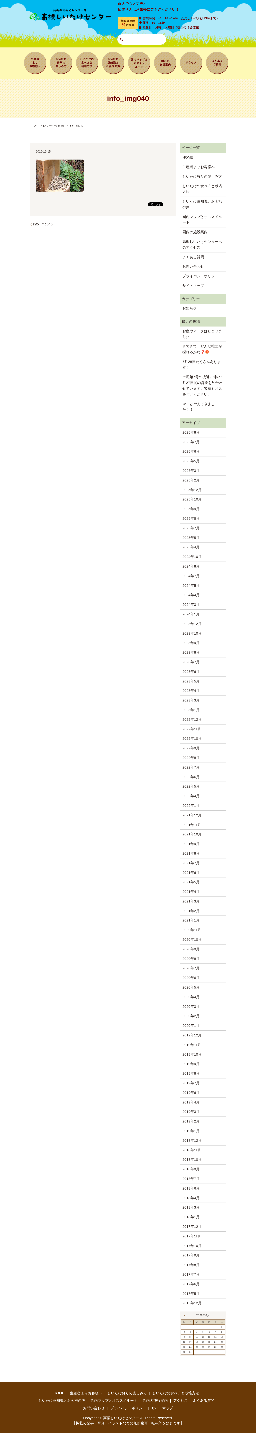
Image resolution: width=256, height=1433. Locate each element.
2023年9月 (191, 643)
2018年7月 (191, 1179)
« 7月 (186, 1315)
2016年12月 (192, 1303)
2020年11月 (191, 930)
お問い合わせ (193, 266)
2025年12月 (192, 490)
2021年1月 (191, 920)
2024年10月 (192, 557)
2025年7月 (191, 528)
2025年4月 (191, 547)
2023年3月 (191, 700)
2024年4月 (191, 595)
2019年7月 (191, 1083)
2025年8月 (191, 519)
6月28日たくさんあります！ (201, 365)
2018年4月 (191, 1198)
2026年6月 (191, 451)
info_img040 (43, 224)
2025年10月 (192, 499)
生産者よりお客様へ (35, 62)
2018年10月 (192, 1160)
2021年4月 (191, 892)
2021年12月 (192, 815)
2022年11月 (191, 729)
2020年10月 (192, 940)
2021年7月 (191, 863)
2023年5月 (191, 681)
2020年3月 (191, 1007)
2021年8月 (191, 853)
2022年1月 (191, 806)
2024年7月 (191, 576)
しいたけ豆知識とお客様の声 (113, 62)
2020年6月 (191, 978)
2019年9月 (191, 1064)
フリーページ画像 (53, 125)
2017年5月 (191, 1294)
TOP (34, 125)
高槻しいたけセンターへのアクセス (202, 244)
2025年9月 (191, 509)
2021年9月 (191, 844)
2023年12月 (192, 624)
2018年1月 (191, 1217)
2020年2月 (191, 1016)
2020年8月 (191, 959)
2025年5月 (191, 538)
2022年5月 (191, 786)
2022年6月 (191, 777)
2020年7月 (191, 968)
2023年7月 (191, 662)
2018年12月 (192, 1141)
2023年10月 (192, 633)
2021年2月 (191, 911)
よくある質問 (217, 62)
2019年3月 (191, 1112)
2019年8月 (191, 1073)
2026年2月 (191, 480)
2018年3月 (191, 1207)
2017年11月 (191, 1236)
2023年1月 (191, 710)
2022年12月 (192, 720)
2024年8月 (191, 566)
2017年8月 (191, 1265)
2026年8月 (191, 432)
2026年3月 (191, 471)
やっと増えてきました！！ (198, 407)
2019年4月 (191, 1102)
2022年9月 (191, 748)
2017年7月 (191, 1274)
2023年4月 (191, 691)
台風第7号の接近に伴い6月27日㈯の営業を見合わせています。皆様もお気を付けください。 (202, 385)
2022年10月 (192, 739)
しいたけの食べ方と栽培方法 (87, 62)
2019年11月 (191, 1045)
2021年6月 (191, 873)
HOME (187, 157)
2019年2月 (191, 1121)
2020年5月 (191, 987)
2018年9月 (191, 1169)
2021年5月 (191, 882)
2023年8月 (191, 652)
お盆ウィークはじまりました (202, 334)
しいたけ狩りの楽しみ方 (61, 62)
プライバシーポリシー (200, 276)
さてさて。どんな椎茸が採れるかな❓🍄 (202, 349)
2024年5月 (191, 586)
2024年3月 (191, 605)
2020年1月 (191, 1026)
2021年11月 (191, 825)
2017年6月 (191, 1284)
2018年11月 (191, 1150)
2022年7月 (191, 767)
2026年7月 (191, 442)
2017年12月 (192, 1227)
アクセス (191, 62)
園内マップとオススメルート (139, 62)
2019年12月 (192, 1035)
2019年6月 (191, 1093)
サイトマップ (193, 286)
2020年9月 (191, 949)
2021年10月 (192, 834)
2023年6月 (191, 672)
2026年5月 (191, 461)
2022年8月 (191, 758)
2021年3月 (191, 901)
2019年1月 (191, 1131)
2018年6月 (191, 1188)
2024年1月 (191, 614)
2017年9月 (191, 1255)
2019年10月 (192, 1054)
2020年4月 (191, 997)
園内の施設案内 (165, 62)
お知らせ (189, 308)
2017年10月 (192, 1246)
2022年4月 (191, 796)
